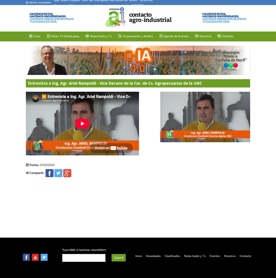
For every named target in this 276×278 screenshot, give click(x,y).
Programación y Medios (137, 36)
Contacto (227, 36)
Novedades (153, 256)
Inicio (36, 36)
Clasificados (172, 256)
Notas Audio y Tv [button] (101, 36)
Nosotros (205, 36)
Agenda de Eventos (176, 36)
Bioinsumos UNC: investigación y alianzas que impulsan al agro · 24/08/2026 (99, 2)
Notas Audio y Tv (195, 256)
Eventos (215, 256)
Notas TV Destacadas (65, 36)
